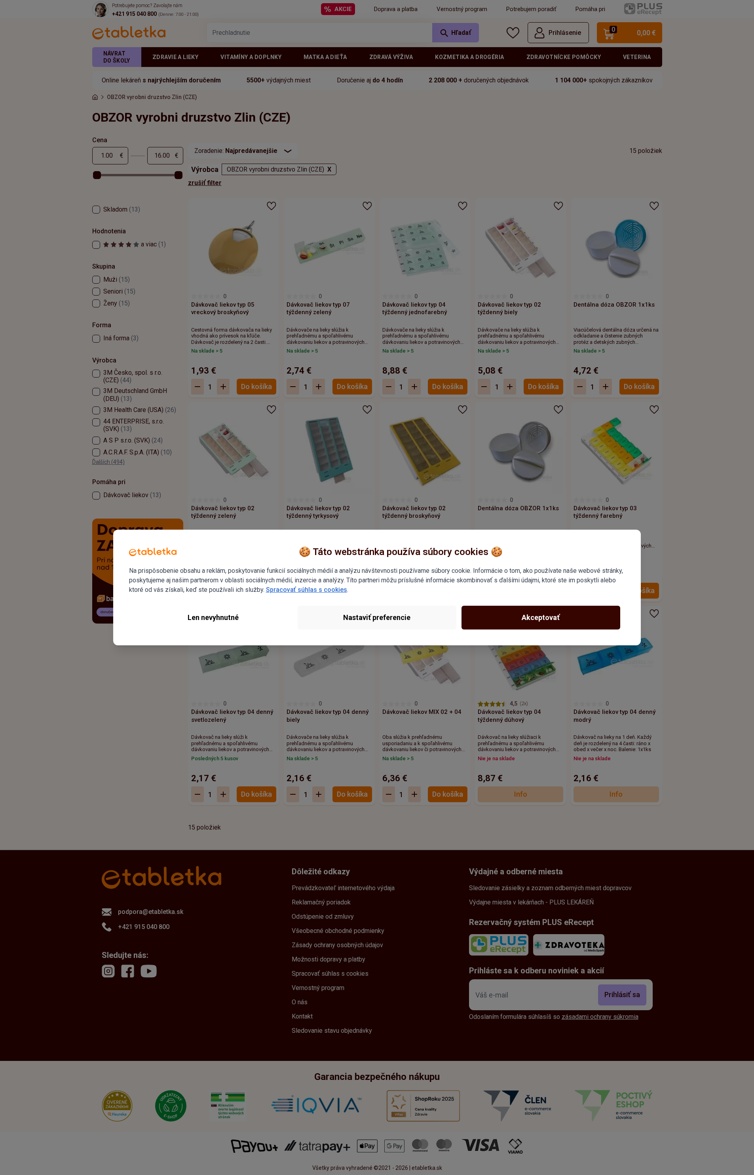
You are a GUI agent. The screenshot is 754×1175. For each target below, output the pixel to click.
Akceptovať (541, 617)
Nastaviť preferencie (376, 617)
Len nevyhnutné (213, 617)
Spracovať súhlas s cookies (306, 589)
